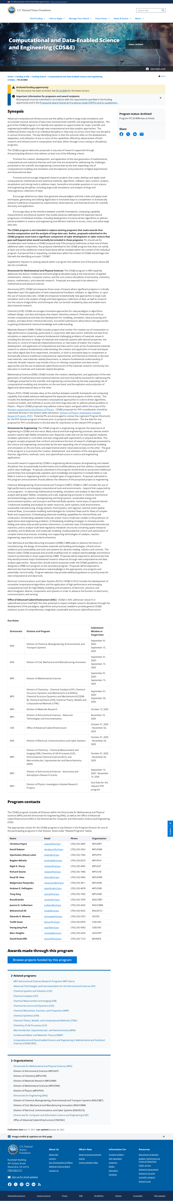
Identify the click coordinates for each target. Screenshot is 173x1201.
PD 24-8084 (61, 90)
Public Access (145, 1165)
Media (111, 1166)
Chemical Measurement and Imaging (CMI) (35, 1000)
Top (167, 1119)
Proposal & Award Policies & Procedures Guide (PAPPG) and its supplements (79, 102)
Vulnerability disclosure (16, 1196)
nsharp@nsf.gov (52, 866)
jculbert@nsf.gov (52, 905)
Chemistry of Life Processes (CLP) (30, 1025)
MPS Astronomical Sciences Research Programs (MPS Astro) (44, 981)
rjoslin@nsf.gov (52, 899)
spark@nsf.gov (51, 927)
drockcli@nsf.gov (52, 938)
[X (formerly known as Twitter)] (16, 1184)
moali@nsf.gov (51, 910)
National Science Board (59, 1166)
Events (82, 1158)
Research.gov (145, 1181)
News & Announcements (90, 1154)
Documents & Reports (149, 1154)
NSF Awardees (115, 1158)
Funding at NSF (22, 76)
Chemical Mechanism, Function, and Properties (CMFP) (41, 1010)
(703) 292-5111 (15, 1170)
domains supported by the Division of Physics (31, 409)
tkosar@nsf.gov (52, 921)
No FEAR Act (99, 1196)
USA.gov (118, 1196)
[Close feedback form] (170, 823)
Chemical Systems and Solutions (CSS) (33, 991)
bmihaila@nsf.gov (53, 860)
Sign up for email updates (25, 1177)
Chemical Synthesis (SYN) (26, 1015)
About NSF (53, 1154)
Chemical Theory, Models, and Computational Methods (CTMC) (45, 1020)
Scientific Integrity (147, 1177)
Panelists (113, 1174)
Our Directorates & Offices (61, 1162)
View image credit (157, 68)
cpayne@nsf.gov (52, 843)
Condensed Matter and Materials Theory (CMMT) (38, 1035)
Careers (52, 1158)
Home (10, 76)
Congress (113, 1162)
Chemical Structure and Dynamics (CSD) (34, 1005)
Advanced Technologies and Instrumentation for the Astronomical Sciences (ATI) (54, 986)
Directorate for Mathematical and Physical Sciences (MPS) (43, 1066)
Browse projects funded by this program (42, 960)
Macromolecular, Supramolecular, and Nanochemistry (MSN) (45, 1030)
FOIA (81, 1196)
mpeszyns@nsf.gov (54, 882)
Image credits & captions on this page (32, 1136)
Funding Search (39, 76)
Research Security (147, 1173)
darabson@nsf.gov (53, 849)
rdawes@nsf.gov (52, 871)
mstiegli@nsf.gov (52, 933)
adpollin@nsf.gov (53, 888)
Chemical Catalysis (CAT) (26, 996)
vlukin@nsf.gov (51, 854)
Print (163, 76)
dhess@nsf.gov (51, 877)
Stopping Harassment (148, 1169)
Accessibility (137, 1196)
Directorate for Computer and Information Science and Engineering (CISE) (51, 1115)
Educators (113, 1170)
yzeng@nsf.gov (51, 894)
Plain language (159, 1196)
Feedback (170, 831)
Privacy (64, 1196)
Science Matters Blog (88, 1162)
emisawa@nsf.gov (53, 916)
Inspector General (43, 1196)
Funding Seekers (116, 1154)
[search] (163, 10)
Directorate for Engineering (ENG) (31, 1095)
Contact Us (54, 1170)
